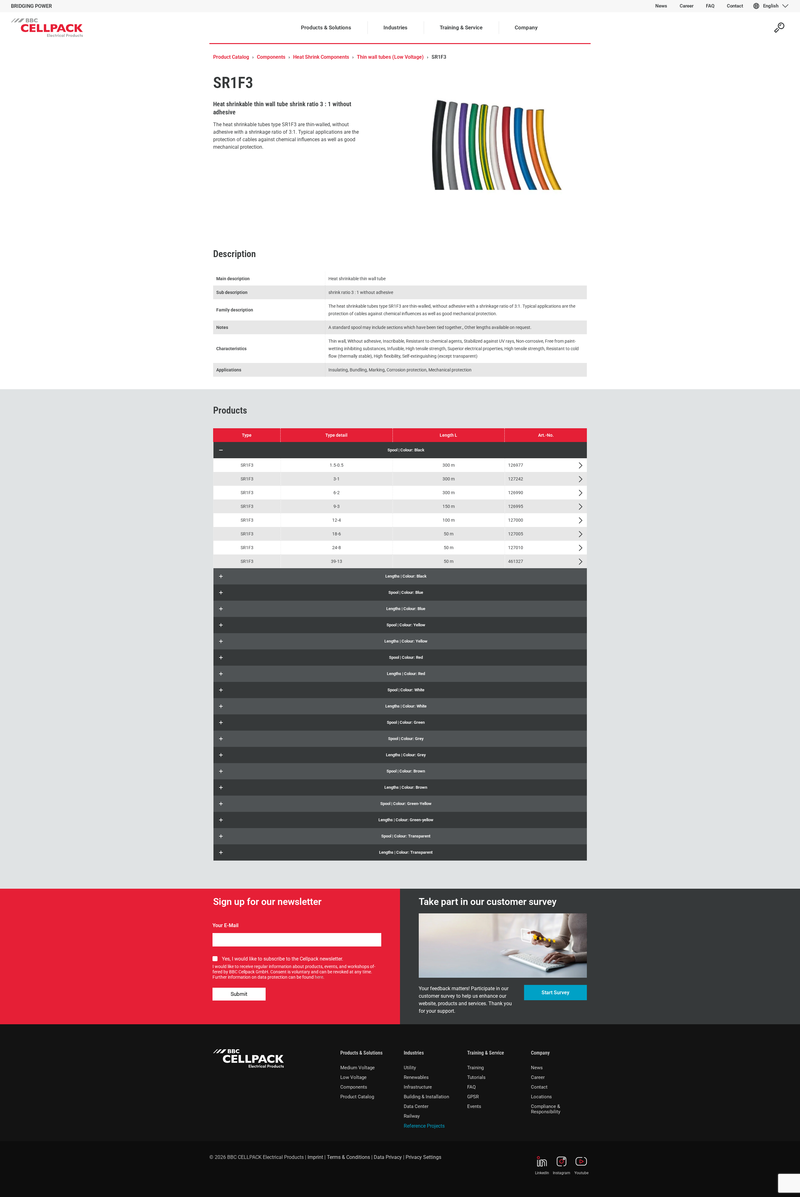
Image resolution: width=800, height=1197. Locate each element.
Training (475, 1067)
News (537, 1067)
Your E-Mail (225, 925)
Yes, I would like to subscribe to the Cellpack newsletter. (282, 959)
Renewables (416, 1077)
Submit (239, 994)
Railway (412, 1116)
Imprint (315, 1157)
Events (474, 1106)
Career (538, 1077)
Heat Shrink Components (321, 57)
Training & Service (485, 1053)
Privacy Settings (423, 1157)
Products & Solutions (361, 1053)
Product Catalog (231, 57)
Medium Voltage (357, 1067)
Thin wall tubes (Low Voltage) (390, 57)
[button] (400, 450)
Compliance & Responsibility (545, 1109)
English (770, 6)
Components (271, 57)
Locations (541, 1097)
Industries (414, 1053)
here (319, 977)
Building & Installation (426, 1097)
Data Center (416, 1106)
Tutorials (476, 1077)
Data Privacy (388, 1157)
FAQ (471, 1087)
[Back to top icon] (770, 1184)
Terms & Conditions (348, 1157)
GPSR (473, 1097)
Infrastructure (418, 1087)
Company (540, 1053)
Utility (410, 1067)
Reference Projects (424, 1126)
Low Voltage (353, 1077)
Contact (539, 1087)
